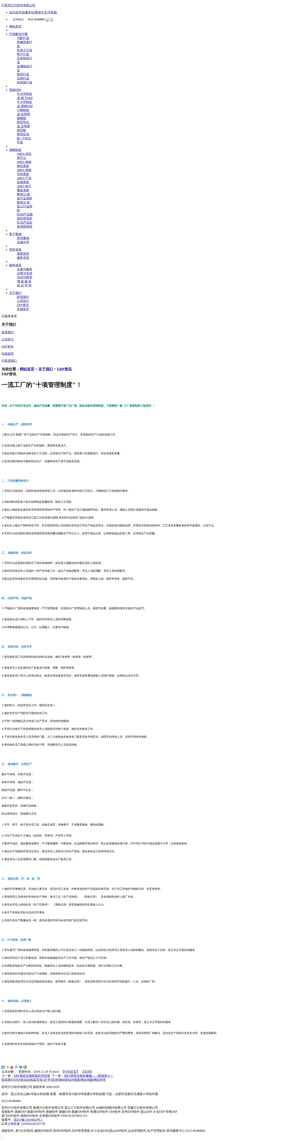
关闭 (87, 1071)
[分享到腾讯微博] (16, 1067)
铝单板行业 (24, 82)
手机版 (52, 12)
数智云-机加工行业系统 (24, 206)
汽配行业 (23, 38)
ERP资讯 (23, 305)
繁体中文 (41, 12)
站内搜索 (74, 1079)
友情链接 (61, 1079)
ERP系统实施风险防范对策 (32, 1075)
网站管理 (99, 1079)
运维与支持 (24, 273)
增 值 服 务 (24, 281)
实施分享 (23, 242)
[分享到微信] (25, 1067)
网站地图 (87, 1079)
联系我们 (23, 297)
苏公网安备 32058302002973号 (25, 1123)
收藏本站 (28, 12)
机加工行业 (24, 50)
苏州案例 (23, 238)
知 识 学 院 (24, 285)
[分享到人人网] (20, 1067)
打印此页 (70, 1071)
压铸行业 (23, 78)
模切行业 (23, 74)
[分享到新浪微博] (12, 1067)
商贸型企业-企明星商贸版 (23, 126)
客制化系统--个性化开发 (24, 138)
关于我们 (45, 369)
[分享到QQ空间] (7, 1067)
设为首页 (15, 12)
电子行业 (23, 54)
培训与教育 (24, 277)
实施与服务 (24, 269)
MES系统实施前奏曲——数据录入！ (88, 1075)
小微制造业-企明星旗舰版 (23, 114)
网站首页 (27, 369)
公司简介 (23, 301)
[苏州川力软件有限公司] (18, 5)
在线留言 (23, 309)
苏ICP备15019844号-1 (28, 1119)
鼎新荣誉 (23, 253)
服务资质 (23, 257)
